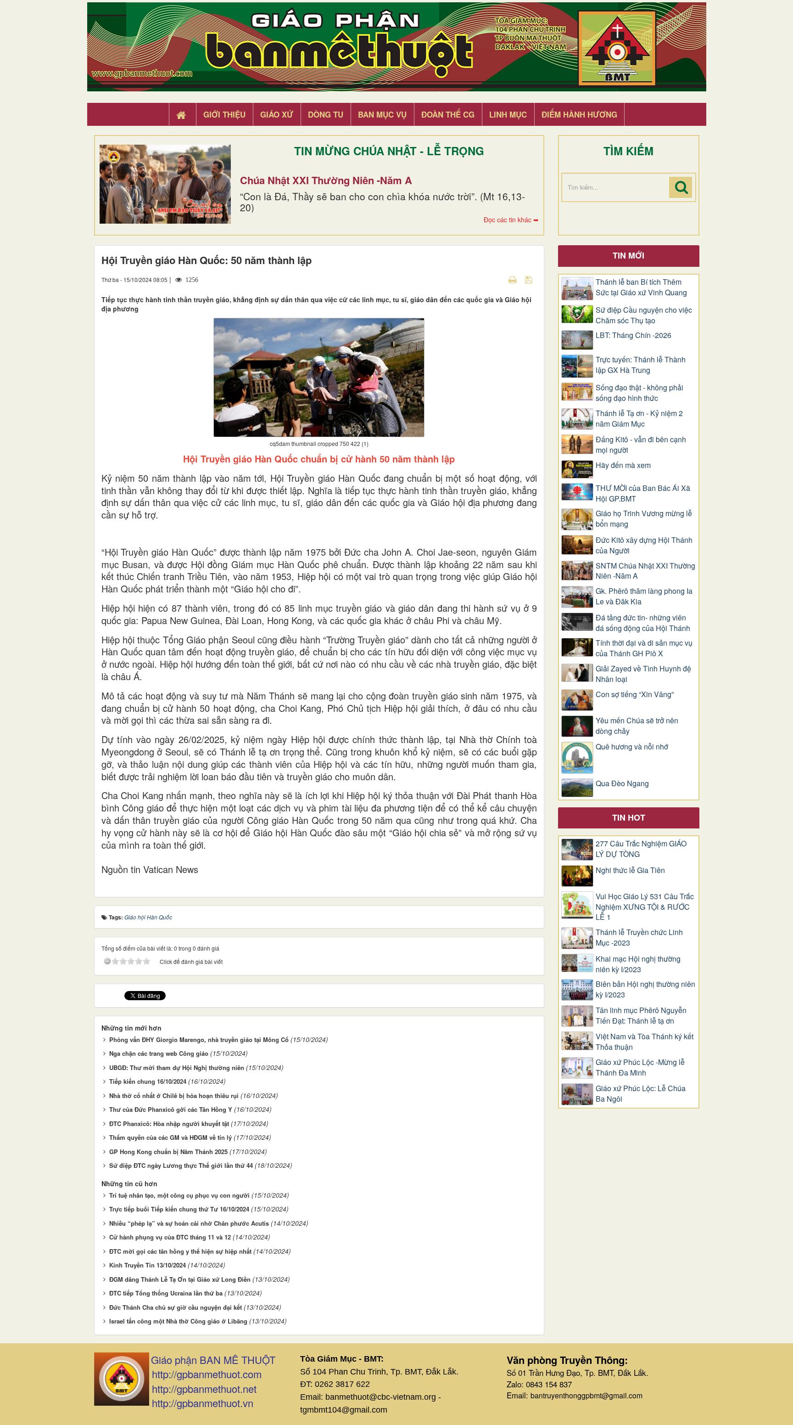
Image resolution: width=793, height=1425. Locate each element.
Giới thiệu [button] (224, 114)
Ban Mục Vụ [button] (382, 114)
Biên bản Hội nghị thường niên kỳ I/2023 (645, 989)
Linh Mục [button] (508, 114)
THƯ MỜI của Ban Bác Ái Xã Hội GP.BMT (643, 493)
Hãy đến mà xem (623, 465)
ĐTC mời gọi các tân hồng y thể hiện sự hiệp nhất (180, 1251)
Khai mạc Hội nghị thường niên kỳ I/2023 (638, 964)
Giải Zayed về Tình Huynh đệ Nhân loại (643, 674)
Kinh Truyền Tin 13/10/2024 (147, 1265)
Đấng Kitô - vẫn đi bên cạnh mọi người (641, 444)
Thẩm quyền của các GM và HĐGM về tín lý (170, 1137)
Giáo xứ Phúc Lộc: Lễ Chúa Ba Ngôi (641, 1093)
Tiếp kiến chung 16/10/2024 (147, 1081)
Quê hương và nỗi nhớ (632, 747)
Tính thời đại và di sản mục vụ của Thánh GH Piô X (644, 648)
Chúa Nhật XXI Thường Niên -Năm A (326, 180)
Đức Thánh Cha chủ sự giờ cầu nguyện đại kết (175, 1307)
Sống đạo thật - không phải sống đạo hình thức (639, 393)
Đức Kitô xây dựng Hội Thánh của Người (644, 545)
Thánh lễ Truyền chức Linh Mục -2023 (639, 937)
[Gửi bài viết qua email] (496, 279)
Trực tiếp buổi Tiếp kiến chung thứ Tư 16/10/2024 (179, 1209)
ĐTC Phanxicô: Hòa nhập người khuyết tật (169, 1123)
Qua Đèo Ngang (622, 783)
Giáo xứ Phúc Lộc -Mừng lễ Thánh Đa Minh (640, 1067)
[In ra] (513, 279)
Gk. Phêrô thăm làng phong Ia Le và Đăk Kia (644, 596)
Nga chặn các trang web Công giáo (158, 1053)
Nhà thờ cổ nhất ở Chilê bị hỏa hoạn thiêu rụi (174, 1095)
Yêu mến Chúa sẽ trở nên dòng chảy (637, 725)
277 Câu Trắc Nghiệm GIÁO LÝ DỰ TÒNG (641, 849)
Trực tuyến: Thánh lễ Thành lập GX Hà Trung (641, 365)
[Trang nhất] (182, 115)
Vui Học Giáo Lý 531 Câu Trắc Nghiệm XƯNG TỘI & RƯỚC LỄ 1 (645, 907)
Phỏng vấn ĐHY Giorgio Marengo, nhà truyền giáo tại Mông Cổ (199, 1039)
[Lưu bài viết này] (530, 279)
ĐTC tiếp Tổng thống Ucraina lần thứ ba (166, 1293)
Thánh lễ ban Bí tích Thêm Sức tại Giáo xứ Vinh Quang (641, 287)
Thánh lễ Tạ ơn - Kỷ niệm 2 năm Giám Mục (639, 418)
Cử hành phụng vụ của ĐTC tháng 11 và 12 (170, 1237)
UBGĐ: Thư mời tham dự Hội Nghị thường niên (176, 1067)
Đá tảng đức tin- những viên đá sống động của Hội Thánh (643, 623)
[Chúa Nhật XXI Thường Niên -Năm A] (165, 184)
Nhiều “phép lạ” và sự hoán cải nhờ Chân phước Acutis (189, 1223)
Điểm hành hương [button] (579, 114)
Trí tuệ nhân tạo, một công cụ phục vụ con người (179, 1195)
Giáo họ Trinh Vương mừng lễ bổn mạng (644, 518)
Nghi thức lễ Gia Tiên (630, 870)
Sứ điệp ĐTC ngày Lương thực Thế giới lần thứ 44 (181, 1165)
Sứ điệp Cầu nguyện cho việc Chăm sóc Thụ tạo (644, 315)
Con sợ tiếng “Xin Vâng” (635, 694)
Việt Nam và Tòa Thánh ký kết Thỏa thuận (644, 1041)
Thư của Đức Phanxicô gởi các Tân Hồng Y (170, 1109)
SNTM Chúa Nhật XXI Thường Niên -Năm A (645, 571)
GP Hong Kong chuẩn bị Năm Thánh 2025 (168, 1151)
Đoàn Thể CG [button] (448, 114)
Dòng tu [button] (325, 114)
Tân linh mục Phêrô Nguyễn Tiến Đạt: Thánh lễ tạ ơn (641, 1015)
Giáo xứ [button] (276, 114)
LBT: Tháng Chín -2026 (633, 335)
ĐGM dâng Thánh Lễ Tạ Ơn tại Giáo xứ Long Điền (180, 1279)
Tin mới (628, 255)
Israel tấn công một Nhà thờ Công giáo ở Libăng (178, 1321)
